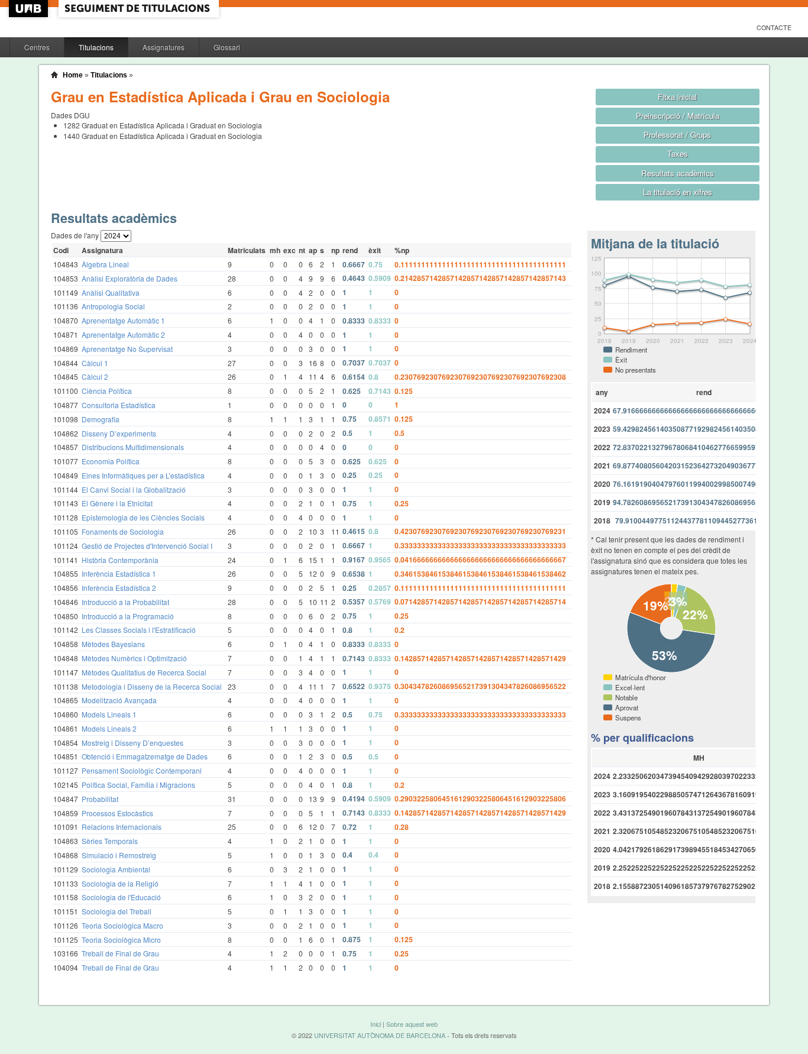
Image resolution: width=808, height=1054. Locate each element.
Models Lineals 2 (109, 728)
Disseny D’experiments (119, 433)
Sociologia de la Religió (120, 883)
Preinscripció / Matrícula (677, 115)
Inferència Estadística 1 (119, 573)
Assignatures (164, 47)
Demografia (100, 419)
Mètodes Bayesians (113, 644)
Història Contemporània (120, 560)
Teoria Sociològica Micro (121, 940)
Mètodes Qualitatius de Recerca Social (144, 672)
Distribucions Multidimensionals (133, 447)
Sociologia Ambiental (116, 869)
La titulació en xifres (677, 192)
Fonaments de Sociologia (123, 531)
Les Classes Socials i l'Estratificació (139, 630)
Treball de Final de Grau (120, 953)
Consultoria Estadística (119, 405)
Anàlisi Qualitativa (111, 292)
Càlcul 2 (95, 376)
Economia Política (111, 461)
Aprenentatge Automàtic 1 (123, 320)
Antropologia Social (113, 306)
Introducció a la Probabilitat (125, 602)
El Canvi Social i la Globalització (134, 489)
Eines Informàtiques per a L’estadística (143, 475)
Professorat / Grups (677, 134)
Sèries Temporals (110, 841)
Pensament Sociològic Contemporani (142, 770)
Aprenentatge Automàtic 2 (123, 334)
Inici (375, 1024)
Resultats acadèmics (677, 173)
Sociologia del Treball (116, 911)
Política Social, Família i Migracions (138, 785)
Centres (37, 47)
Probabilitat (100, 799)
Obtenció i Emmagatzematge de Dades (145, 756)
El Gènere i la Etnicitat (117, 503)
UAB (29, 8)
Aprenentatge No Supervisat (127, 349)
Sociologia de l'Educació (121, 897)
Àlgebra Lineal (105, 264)
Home (73, 75)
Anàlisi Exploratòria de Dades (129, 278)
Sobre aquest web (412, 1024)
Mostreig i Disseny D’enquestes (132, 743)
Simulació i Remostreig (119, 855)
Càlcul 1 (95, 363)
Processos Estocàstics (117, 813)
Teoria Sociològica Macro (122, 925)
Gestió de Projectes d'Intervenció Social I (147, 546)
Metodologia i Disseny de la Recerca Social (152, 686)
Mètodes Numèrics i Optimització (134, 658)
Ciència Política (107, 391)
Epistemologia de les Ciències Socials (143, 517)
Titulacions (96, 47)
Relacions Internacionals (121, 827)
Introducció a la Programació (128, 616)
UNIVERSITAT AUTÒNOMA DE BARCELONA (379, 1035)
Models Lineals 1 (109, 714)
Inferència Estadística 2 (119, 588)
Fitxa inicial (677, 96)
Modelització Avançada (119, 700)
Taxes (677, 153)
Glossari (227, 47)
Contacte (774, 27)
